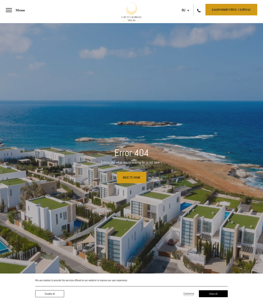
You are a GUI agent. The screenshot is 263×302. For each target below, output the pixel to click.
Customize (188, 293)
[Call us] (199, 10)
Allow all (213, 293)
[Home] (132, 11)
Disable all (50, 293)
